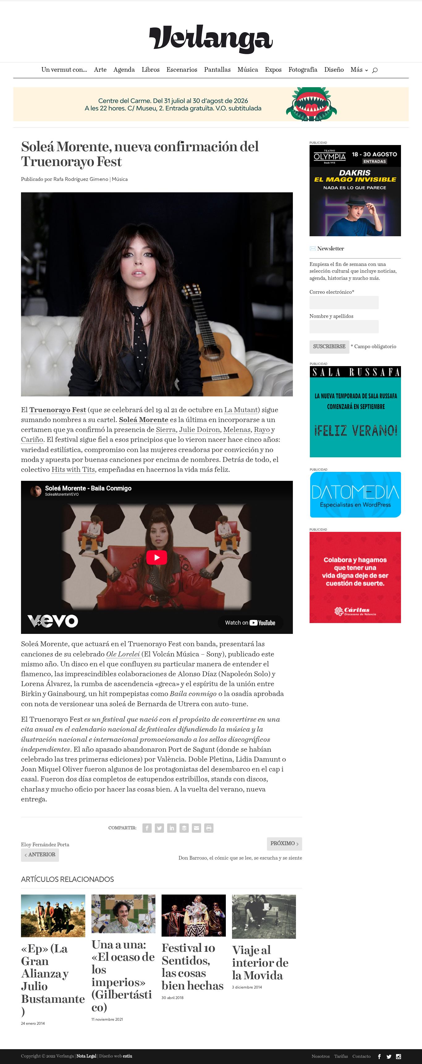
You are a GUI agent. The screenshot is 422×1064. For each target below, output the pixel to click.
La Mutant (241, 410)
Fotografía (303, 70)
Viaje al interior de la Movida (260, 963)
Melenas (237, 430)
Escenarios (182, 70)
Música (248, 70)
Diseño (334, 70)
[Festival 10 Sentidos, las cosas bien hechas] (194, 916)
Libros (151, 70)
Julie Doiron (199, 430)
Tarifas (341, 1056)
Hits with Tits (73, 469)
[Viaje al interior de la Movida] (264, 917)
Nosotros (321, 1056)
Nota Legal (87, 1056)
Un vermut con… (64, 70)
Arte (100, 70)
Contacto (361, 1056)
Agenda (124, 70)
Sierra (166, 430)
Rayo (262, 430)
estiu (127, 1056)
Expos (273, 70)
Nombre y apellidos (331, 316)
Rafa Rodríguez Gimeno (80, 179)
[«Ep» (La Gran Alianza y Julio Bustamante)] (53, 916)
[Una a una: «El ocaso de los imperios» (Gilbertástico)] (123, 914)
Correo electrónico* (332, 292)
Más (357, 70)
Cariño (32, 439)
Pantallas (217, 70)
